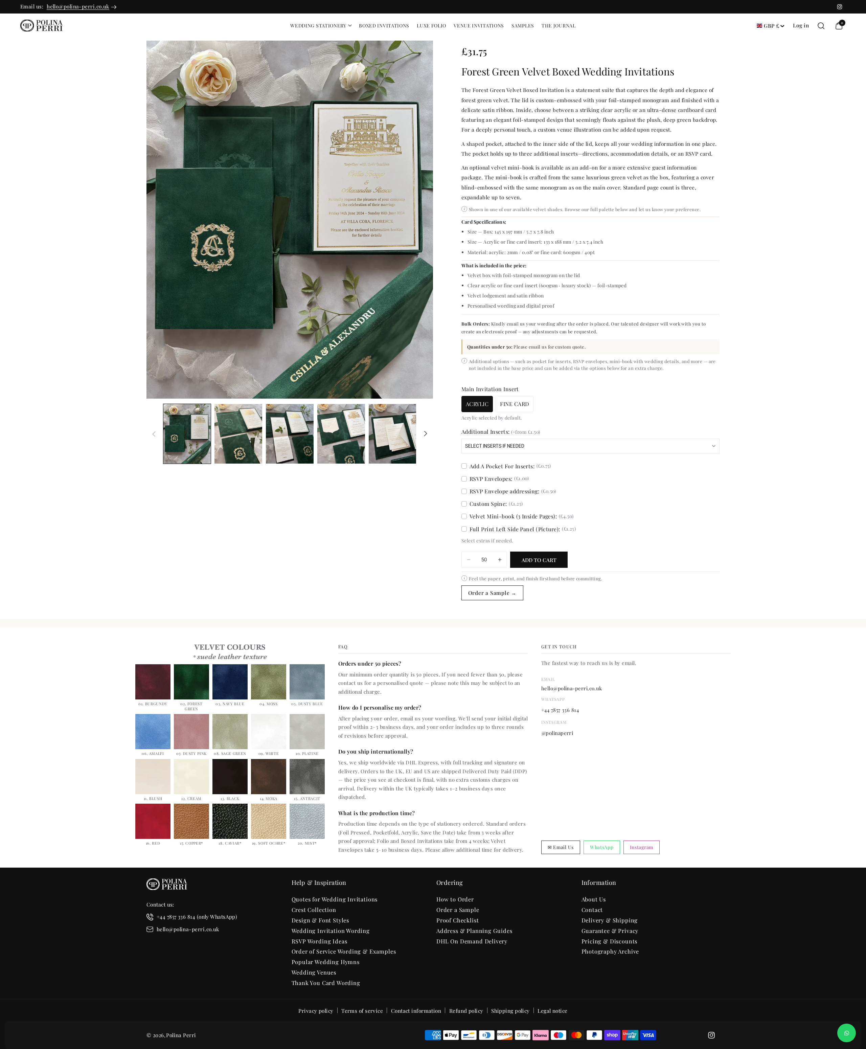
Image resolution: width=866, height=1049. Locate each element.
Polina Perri (181, 1035)
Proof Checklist (457, 920)
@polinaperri (557, 733)
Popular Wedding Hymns (326, 961)
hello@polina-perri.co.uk (78, 6)
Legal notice (552, 1010)
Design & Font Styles (320, 920)
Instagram (641, 847)
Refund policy (466, 1010)
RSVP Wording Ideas (319, 941)
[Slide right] (425, 433)
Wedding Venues (314, 972)
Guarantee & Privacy (610, 930)
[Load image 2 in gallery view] (238, 434)
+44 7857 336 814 (560, 710)
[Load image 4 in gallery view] (341, 434)
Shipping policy (510, 1010)
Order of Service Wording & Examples (344, 951)
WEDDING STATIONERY (318, 26)
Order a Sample (457, 909)
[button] (321, 25)
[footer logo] (166, 885)
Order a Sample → (492, 592)
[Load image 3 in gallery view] (290, 434)
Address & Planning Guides (474, 930)
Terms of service (362, 1010)
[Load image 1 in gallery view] (187, 434)
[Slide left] (153, 433)
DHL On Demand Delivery (471, 941)
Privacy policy (315, 1010)
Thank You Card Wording (326, 982)
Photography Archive (610, 951)
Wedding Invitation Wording (331, 930)
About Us (594, 899)
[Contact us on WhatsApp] (846, 1033)
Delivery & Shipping (610, 920)
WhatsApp (602, 847)
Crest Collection (314, 909)
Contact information (416, 1010)
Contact (592, 909)
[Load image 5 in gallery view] (392, 434)
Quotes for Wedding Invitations (335, 899)
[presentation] (289, 220)
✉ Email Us (561, 847)
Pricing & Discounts (610, 941)
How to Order (455, 899)
